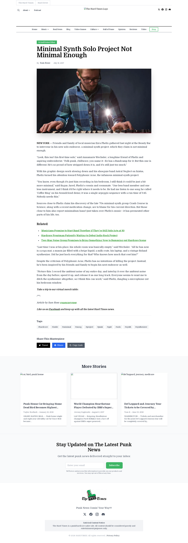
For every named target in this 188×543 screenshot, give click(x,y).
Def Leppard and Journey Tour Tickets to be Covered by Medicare (142, 407)
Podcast (37, 10)
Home (34, 29)
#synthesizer (141, 327)
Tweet (45, 345)
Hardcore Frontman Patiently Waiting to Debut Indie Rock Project (79, 235)
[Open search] (18, 10)
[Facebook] (163, 9)
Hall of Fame (108, 29)
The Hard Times (26, 3)
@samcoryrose (68, 302)
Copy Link (78, 345)
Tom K (127, 412)
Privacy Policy (113, 536)
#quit (109, 327)
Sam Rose (45, 63)
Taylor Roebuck (30, 412)
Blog (68, 29)
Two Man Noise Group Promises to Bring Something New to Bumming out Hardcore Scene (93, 240)
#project (89, 327)
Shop (154, 29)
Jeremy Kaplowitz (82, 412)
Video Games (80, 29)
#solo (118, 327)
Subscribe (114, 465)
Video (143, 29)
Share (60, 345)
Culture (93, 29)
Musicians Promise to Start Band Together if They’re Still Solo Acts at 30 (82, 230)
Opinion (121, 29)
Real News (57, 29)
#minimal (66, 327)
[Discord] (170, 9)
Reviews (133, 29)
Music (44, 29)
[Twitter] (159, 9)
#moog (78, 327)
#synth (128, 327)
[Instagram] (166, 9)
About (25, 10)
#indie (55, 327)
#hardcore (43, 327)
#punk (100, 327)
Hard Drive (43, 3)
